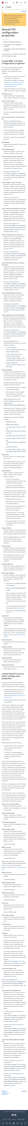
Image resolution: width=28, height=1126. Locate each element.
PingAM (8, 7)
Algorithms (22, 608)
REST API (24, 1091)
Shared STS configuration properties (12, 42)
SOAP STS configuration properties (5, 1093)
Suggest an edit (22, 11)
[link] (3, 3)
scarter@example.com (15, 961)
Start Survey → (12, 24)
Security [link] (14, 1119)
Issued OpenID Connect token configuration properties (14, 49)
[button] (21, 2)
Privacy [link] (9, 1119)
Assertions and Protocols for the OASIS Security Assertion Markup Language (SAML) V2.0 (14, 84)
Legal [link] (4, 1119)
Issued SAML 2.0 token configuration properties (13, 45)
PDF (25, 11)
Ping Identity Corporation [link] (18, 1111)
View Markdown (23, 11)
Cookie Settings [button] (21, 1119)
